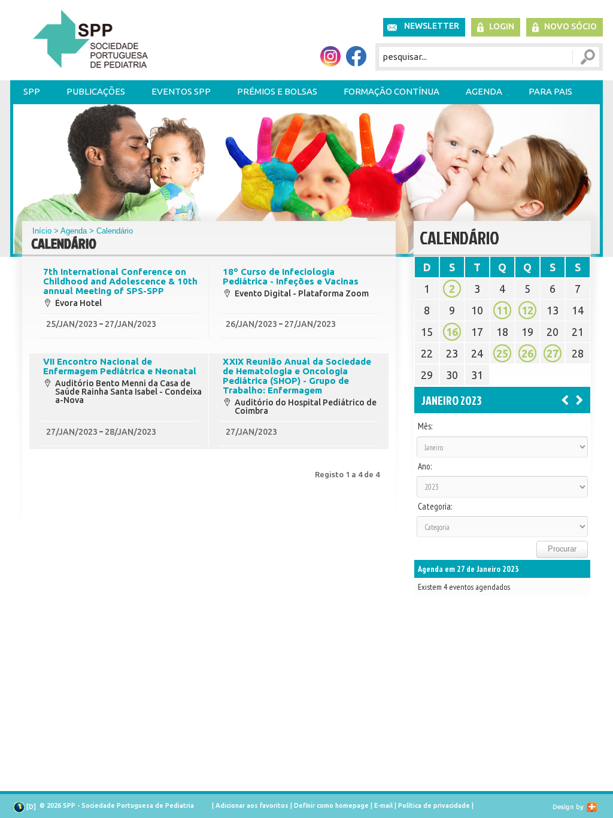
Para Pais (550, 91)
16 (452, 332)
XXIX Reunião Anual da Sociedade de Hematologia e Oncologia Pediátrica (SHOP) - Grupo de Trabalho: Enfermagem (297, 376)
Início (41, 230)
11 (502, 310)
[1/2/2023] (579, 399)
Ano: (425, 466)
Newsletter (431, 26)
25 (502, 353)
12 (527, 310)
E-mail (383, 805)
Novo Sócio (570, 26)
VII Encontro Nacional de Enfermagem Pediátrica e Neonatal (119, 366)
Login (501, 26)
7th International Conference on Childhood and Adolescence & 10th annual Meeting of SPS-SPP (120, 281)
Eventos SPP (181, 91)
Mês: (425, 426)
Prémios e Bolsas (277, 91)
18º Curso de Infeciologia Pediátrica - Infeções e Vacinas (291, 276)
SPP (31, 91)
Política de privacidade (434, 805)
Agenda (484, 91)
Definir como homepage (331, 805)
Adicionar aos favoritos (252, 805)
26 (527, 353)
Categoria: (435, 506)
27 (553, 353)
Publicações (95, 91)
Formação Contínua (391, 91)
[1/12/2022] (565, 399)
